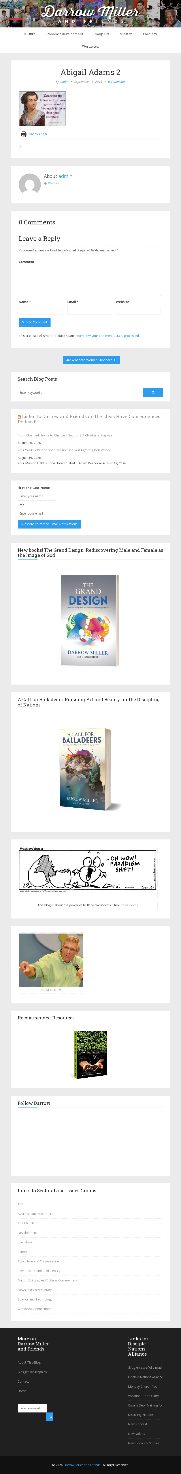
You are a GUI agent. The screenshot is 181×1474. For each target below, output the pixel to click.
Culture (29, 34)
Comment (26, 262)
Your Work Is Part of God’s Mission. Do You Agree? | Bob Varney (64, 450)
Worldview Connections (34, 1309)
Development (27, 1233)
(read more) (129, 905)
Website (53, 183)
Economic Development (64, 34)
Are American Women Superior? (89, 360)
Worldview (90, 46)
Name (25, 302)
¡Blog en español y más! (145, 1367)
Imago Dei (101, 34)
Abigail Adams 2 (90, 72)
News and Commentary (35, 1290)
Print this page (37, 134)
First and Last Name (34, 488)
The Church (26, 1223)
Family (22, 1252)
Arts (20, 1204)
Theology (150, 34)
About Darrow (51, 990)
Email (73, 302)
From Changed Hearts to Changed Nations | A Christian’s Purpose (65, 435)
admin (64, 81)
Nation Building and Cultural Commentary (47, 1280)
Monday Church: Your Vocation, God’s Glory (143, 1391)
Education (25, 1242)
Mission (126, 34)
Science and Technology (35, 1299)
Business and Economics (35, 1214)
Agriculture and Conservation (38, 1261)
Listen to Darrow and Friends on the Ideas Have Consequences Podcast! (89, 418)
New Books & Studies (143, 1443)
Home (22, 1391)
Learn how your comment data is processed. (107, 336)
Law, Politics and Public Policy (39, 1271)
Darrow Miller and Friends (82, 1465)
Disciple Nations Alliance (145, 1377)
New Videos (136, 1434)
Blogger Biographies (32, 1372)
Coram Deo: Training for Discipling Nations (145, 1410)
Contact (23, 1381)
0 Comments (116, 81)
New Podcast (137, 1424)
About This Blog (29, 1362)
